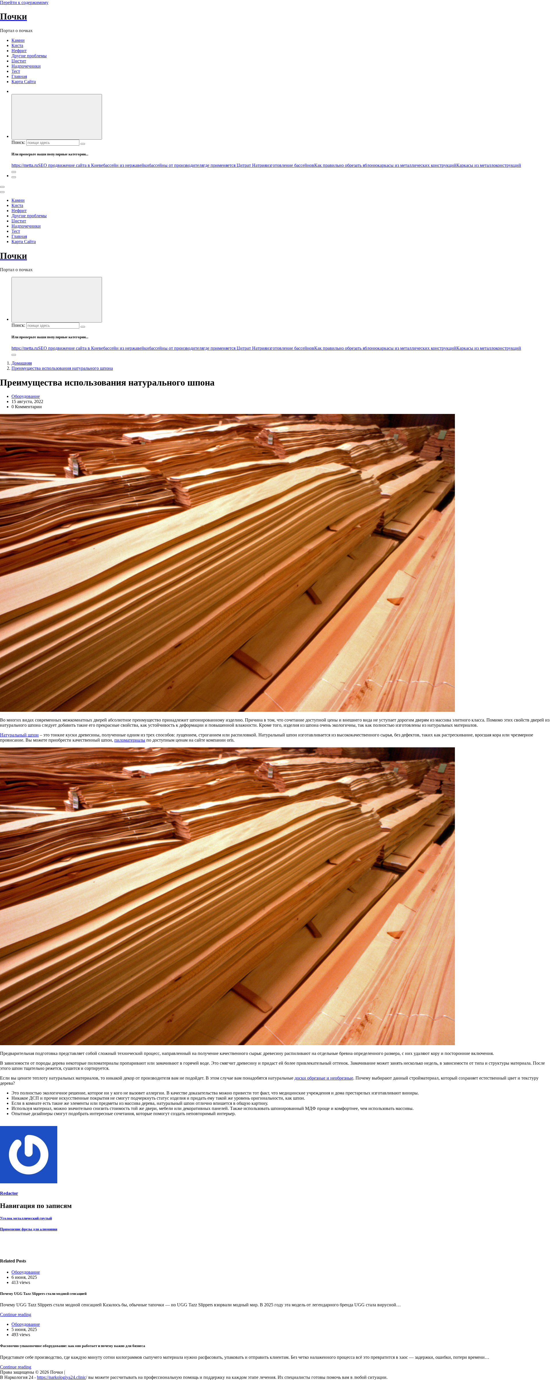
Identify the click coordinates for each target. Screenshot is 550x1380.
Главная (19, 76)
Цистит (18, 60)
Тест (15, 71)
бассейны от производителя (176, 165)
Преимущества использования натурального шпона (62, 368)
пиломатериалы (129, 740)
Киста (17, 45)
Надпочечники (26, 66)
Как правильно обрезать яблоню (346, 165)
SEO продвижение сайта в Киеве (70, 165)
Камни (18, 40)
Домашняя (21, 363)
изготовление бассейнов (290, 165)
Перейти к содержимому (24, 2)
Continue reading (15, 1314)
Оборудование (25, 396)
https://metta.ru (24, 165)
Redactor (9, 1193)
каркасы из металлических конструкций (417, 165)
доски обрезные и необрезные (323, 1078)
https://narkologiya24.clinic (61, 1377)
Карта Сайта (23, 81)
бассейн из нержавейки (126, 165)
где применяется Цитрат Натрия (234, 165)
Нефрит (19, 50)
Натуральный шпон (19, 734)
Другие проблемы (29, 55)
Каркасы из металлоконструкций (488, 165)
